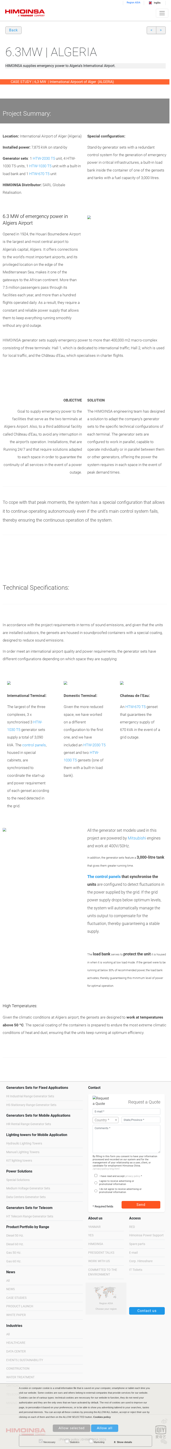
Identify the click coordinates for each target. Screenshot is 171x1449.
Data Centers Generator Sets (26, 1197)
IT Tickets (135, 1270)
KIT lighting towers (19, 1160)
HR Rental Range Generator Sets (28, 1124)
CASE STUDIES (16, 1298)
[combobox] (105, 1120)
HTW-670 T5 (38, 174)
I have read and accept (112, 1176)
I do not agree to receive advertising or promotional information (120, 1191)
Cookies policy (102, 1417)
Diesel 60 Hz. (15, 1244)
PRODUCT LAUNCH (19, 1306)
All (8, 1281)
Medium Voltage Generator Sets (28, 1188)
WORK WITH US (99, 1261)
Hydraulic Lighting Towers (24, 1143)
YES (91, 1235)
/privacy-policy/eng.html (106, 1168)
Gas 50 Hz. (13, 1253)
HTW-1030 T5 (40, 166)
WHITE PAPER (16, 1315)
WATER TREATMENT (20, 1377)
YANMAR (94, 1227)
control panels (33, 745)
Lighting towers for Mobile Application (36, 1135)
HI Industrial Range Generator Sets (30, 1096)
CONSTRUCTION (17, 1368)
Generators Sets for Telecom (29, 1208)
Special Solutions (18, 1180)
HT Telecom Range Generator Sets (29, 1216)
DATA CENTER (16, 1351)
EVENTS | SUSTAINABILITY (24, 1360)
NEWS (10, 1289)
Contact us (147, 1311)
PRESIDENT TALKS (101, 1253)
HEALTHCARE (15, 1343)
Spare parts (137, 1244)
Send (140, 1205)
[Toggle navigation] (162, 13)
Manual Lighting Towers (22, 1152)
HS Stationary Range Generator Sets (31, 1105)
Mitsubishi (137, 838)
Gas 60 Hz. (13, 1261)
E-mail (133, 1253)
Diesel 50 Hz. (15, 1235)
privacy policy (132, 1176)
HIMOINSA (95, 1244)
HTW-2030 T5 (44, 158)
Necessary (49, 1442)
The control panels (104, 876)
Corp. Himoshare (141, 1261)
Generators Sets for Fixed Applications (37, 1088)
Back (13, 30)
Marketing (98, 1442)
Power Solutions (19, 1171)
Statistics (74, 1442)
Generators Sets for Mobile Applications (38, 1115)
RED (132, 1227)
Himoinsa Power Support (146, 1235)
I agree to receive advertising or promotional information (116, 1183)
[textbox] (105, 1120)
